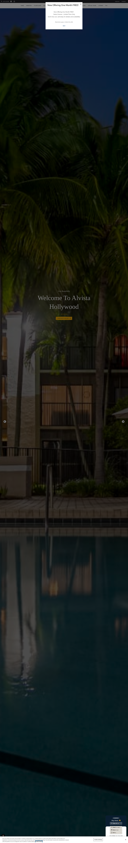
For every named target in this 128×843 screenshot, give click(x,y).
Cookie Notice (39, 841)
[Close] (125, 839)
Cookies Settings (98, 839)
